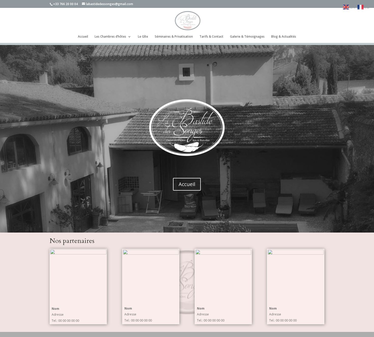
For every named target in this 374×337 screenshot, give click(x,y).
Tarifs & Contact (211, 37)
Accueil (83, 37)
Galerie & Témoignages (247, 37)
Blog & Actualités (283, 37)
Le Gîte (143, 37)
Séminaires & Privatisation (174, 37)
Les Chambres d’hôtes (110, 37)
